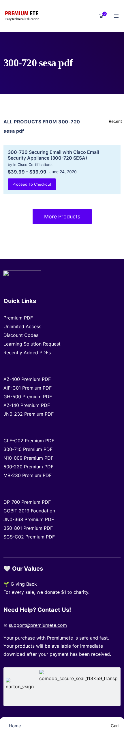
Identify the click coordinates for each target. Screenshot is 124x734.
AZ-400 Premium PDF (27, 379)
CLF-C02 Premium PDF (28, 440)
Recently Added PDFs (27, 352)
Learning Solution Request (32, 344)
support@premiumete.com (38, 625)
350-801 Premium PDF (28, 528)
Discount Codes (20, 335)
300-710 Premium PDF (27, 449)
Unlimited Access (22, 326)
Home (14, 725)
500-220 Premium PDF (28, 467)
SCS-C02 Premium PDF (29, 537)
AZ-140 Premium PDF (26, 405)
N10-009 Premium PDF (28, 458)
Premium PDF (18, 318)
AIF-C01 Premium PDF (27, 388)
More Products (62, 216)
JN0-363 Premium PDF (28, 519)
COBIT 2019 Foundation (29, 511)
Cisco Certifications (35, 164)
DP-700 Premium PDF (27, 502)
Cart (115, 725)
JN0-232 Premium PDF (28, 414)
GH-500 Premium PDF (27, 396)
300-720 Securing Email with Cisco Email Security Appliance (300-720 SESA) (53, 155)
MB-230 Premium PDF (27, 475)
